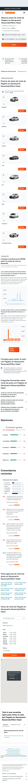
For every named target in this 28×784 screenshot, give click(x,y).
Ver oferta (22, 110)
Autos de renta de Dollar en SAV (6, 593)
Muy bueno (8, 484)
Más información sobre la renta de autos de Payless (13, 736)
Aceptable (7, 488)
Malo (6, 493)
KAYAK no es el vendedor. (9, 773)
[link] (14, 349)
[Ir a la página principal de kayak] (10, 13)
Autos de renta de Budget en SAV (20, 589)
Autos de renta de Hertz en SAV (20, 593)
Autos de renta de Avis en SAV (20, 583)
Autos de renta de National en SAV (7, 589)
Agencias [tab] (5, 724)
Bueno (6, 486)
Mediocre (7, 491)
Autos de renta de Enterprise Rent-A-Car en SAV (6, 584)
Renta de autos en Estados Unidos (13, 750)
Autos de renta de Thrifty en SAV (6, 598)
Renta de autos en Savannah (13, 753)
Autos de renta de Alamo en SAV (20, 598)
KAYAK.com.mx (11, 748)
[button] (26, 8)
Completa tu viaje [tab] (15, 724)
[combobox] (9, 25)
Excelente (7, 483)
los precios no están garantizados (14, 769)
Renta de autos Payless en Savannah (13, 754)
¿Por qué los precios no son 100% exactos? (11, 779)
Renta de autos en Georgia (13, 751)
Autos (17, 748)
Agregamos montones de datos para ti (12, 776)
